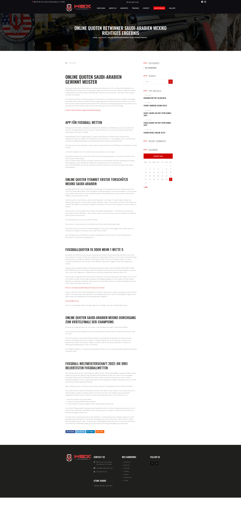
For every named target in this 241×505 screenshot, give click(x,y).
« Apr (146, 187)
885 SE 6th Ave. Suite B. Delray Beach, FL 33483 (49, 2)
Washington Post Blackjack (155, 98)
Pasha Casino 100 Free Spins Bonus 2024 (157, 124)
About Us (126, 465)
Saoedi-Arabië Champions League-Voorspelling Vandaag (82, 110)
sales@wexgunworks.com (104, 468)
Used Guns (127, 462)
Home (95, 37)
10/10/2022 (72, 63)
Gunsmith (127, 468)
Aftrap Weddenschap (72, 301)
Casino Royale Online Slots (154, 133)
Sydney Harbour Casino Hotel (155, 106)
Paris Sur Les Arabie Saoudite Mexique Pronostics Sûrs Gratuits (84, 288)
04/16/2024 (148, 95)
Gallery (126, 480)
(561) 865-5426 (133, 2)
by (66, 63)
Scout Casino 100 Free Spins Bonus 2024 (157, 114)
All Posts (102, 37)
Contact (126, 474)
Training (126, 471)
